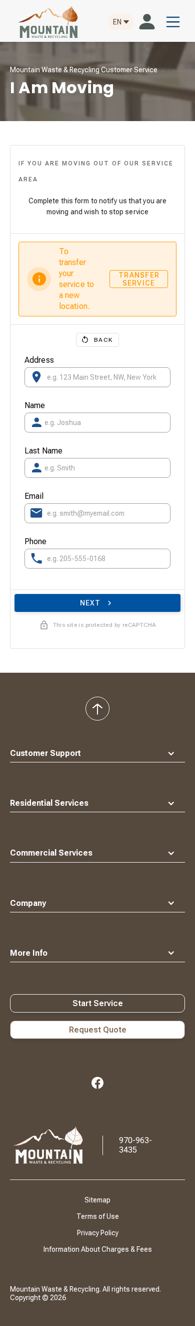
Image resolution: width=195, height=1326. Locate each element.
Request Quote (97, 1029)
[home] (45, 22)
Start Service (97, 1003)
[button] (121, 22)
